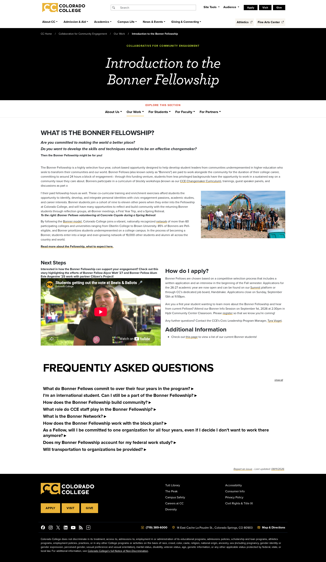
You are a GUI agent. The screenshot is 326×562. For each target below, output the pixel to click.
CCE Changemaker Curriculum (200, 181)
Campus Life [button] (126, 22)
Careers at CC (174, 503)
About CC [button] (48, 22)
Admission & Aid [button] (75, 22)
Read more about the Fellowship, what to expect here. (77, 246)
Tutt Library (172, 485)
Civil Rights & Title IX (239, 503)
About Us (112, 111)
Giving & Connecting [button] (185, 22)
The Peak (171, 491)
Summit (255, 287)
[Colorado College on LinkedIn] (65, 528)
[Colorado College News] (80, 528)
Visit (71, 508)
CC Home (46, 34)
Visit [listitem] (265, 7)
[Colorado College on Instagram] (50, 528)
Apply (50, 508)
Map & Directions (273, 527)
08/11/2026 (277, 469)
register (228, 313)
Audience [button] (230, 7)
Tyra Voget (275, 320)
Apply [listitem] (250, 7)
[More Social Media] (88, 528)
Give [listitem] (279, 7)
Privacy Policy (234, 497)
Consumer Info (235, 491)
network (161, 221)
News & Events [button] (153, 22)
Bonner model (72, 221)
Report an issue (243, 469)
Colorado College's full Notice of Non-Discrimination (118, 551)
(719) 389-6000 (156, 527)
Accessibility (233, 485)
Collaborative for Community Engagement (83, 34)
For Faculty (183, 111)
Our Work (119, 34)
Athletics (243, 22)
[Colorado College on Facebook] (43, 528)
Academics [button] (101, 22)
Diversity (171, 509)
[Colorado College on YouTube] (73, 528)
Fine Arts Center (269, 22)
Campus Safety (175, 497)
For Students (158, 111)
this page (192, 337)
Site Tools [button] (210, 7)
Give (89, 508)
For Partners (209, 111)
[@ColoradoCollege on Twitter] (58, 528)
